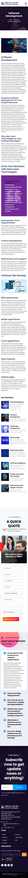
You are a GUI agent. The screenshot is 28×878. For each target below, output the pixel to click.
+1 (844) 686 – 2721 (8, 827)
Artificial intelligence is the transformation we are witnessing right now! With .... (18, 467)
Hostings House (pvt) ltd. (19, 874)
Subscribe (20, 787)
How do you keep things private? (14, 694)
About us (17, 834)
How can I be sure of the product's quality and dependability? (15, 702)
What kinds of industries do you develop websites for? (14, 723)
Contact (4, 843)
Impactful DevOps (16, 450)
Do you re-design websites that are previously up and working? (14, 734)
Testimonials (18, 837)
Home (10, 20)
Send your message (10, 619)
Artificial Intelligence (17, 463)
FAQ (16, 840)
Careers (4, 840)
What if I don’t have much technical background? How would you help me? (15, 712)
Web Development (17, 402)
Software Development (14, 21)
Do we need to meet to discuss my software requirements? (15, 656)
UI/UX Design (15, 438)
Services (16, 20)
